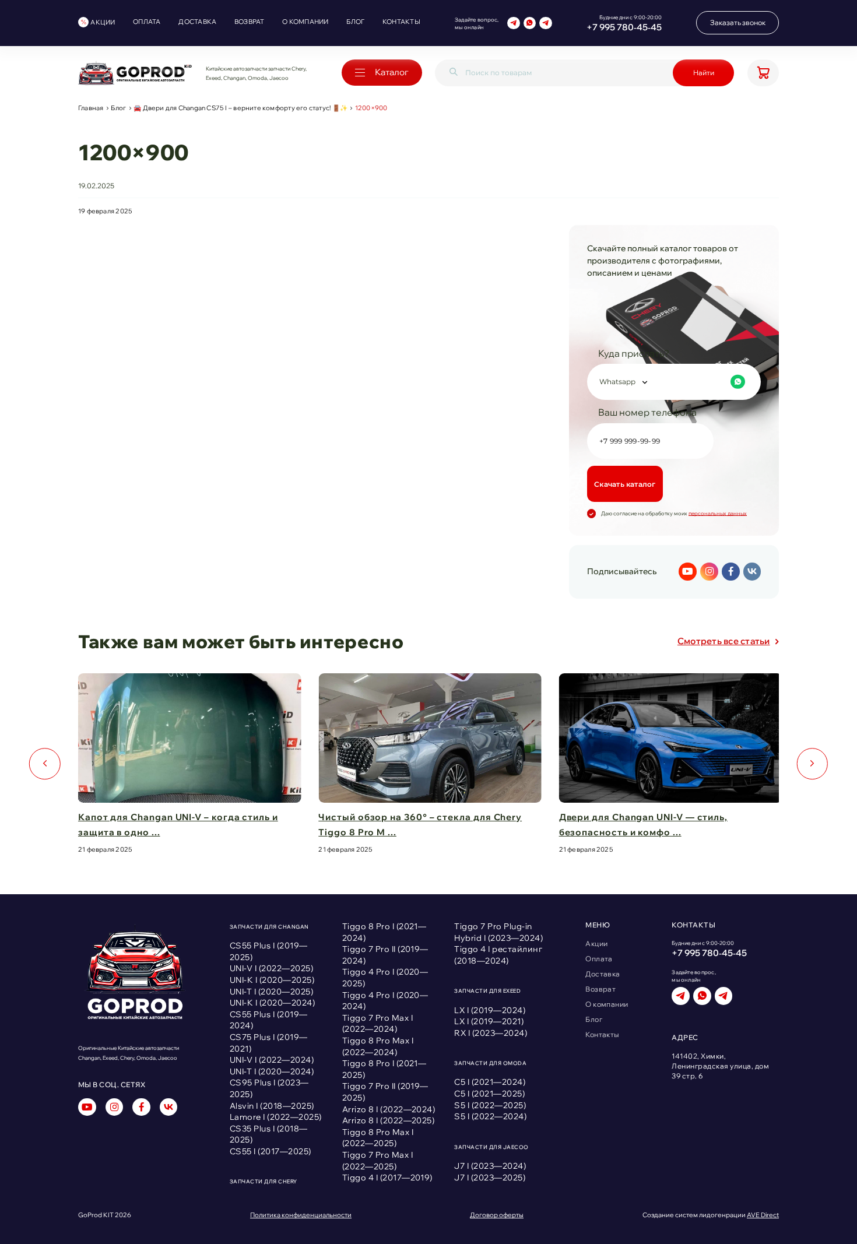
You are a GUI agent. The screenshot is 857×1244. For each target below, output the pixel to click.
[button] (45, 763)
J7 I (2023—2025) (489, 1177)
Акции (102, 22)
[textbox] (672, 381)
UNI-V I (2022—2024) (272, 1060)
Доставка (197, 21)
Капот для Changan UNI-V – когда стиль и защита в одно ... (178, 824)
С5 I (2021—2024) (489, 1082)
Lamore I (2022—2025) (276, 1117)
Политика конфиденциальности (301, 1215)
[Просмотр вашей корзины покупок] (763, 72)
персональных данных (718, 513)
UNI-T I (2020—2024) (272, 1071)
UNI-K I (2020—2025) (272, 980)
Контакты (401, 21)
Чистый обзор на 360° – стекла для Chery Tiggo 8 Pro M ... (420, 824)
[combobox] (674, 381)
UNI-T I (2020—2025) (271, 991)
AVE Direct (763, 1215)
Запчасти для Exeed (487, 991)
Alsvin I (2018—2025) (272, 1106)
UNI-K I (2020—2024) (272, 1002)
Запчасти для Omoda (490, 1063)
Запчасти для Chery (263, 1181)
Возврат (249, 21)
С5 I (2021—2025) (489, 1093)
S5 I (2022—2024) (490, 1116)
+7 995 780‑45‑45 (624, 27)
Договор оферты (497, 1215)
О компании (305, 21)
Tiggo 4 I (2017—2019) (387, 1177)
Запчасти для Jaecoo (491, 1147)
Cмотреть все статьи (723, 640)
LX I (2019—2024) (489, 1010)
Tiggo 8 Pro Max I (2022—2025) (377, 1138)
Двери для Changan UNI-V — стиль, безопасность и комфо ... (643, 824)
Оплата (146, 21)
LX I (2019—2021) (489, 1021)
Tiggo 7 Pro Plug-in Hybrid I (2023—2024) (498, 932)
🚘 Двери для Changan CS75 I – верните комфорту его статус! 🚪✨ (240, 108)
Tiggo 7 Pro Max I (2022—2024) (377, 1024)
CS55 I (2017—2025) (270, 1151)
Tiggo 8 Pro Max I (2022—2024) (377, 1046)
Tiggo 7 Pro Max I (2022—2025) (377, 1161)
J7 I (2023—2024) (490, 1166)
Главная (91, 108)
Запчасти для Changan (269, 926)
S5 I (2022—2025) (490, 1105)
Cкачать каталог (625, 484)
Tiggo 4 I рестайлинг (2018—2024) (498, 955)
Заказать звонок (737, 22)
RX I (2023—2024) (490, 1033)
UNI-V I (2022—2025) (271, 968)
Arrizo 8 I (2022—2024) (388, 1109)
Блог (355, 21)
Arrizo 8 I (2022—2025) (388, 1120)
